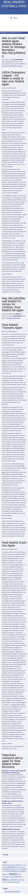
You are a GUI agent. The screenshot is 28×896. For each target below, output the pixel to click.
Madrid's (19, 874)
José (17, 871)
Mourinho (18, 877)
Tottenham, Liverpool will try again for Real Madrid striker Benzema (12, 761)
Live (6, 874)
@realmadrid (12, 865)
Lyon (8, 874)
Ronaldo (14, 880)
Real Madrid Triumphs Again (12, 326)
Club (20, 869)
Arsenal (3, 867)
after (22, 865)
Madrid (13, 873)
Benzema (17, 867)
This (9, 882)
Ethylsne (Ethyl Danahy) (14, 318)
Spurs (3, 882)
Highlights (13, 871)
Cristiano (23, 869)
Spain (18, 879)
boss (21, 867)
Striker (6, 882)
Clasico (17, 869)
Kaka (20, 871)
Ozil (22, 876)
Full (5, 871)
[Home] (11, 18)
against (24, 865)
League (23, 871)
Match (10, 876)
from (3, 871)
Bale (7, 867)
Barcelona (11, 867)
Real (4, 879)
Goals (8, 871)
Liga (3, 874)
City (15, 869)
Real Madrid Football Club (12, 891)
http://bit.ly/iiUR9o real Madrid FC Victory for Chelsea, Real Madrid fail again (13, 304)
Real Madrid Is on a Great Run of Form (10, 32)
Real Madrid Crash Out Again (14, 544)
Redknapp (9, 879)
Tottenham (13, 882)
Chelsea (11, 869)
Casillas (23, 867)
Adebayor (18, 865)
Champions (5, 869)
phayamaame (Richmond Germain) (13, 66)
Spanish (22, 879)
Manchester (5, 876)
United (17, 882)
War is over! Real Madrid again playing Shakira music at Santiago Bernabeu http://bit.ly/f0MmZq (14, 46)
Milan (13, 876)
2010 (8, 865)
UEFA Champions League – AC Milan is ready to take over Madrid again (13, 78)
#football (4, 865)
